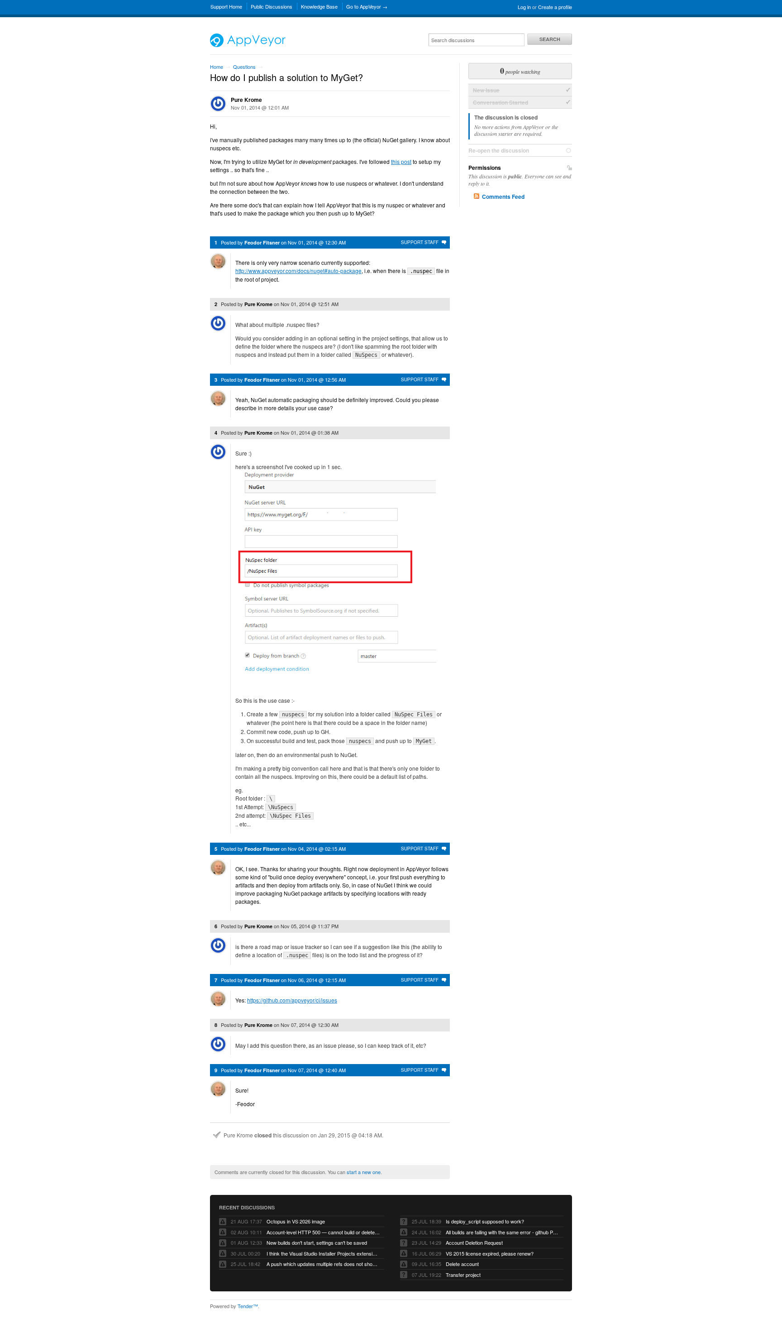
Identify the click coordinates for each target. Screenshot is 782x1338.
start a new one (364, 1171)
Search (549, 39)
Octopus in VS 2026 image (296, 1221)
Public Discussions (271, 6)
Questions (244, 66)
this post (401, 161)
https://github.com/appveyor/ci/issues (292, 1000)
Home (216, 66)
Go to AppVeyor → (366, 6)
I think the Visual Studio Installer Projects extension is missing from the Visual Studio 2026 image (323, 1253)
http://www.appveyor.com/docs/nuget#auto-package (298, 270)
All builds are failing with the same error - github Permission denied (502, 1232)
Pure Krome (246, 100)
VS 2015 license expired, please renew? (490, 1253)
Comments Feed (503, 196)
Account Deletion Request (474, 1242)
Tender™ (248, 1305)
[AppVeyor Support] (248, 45)
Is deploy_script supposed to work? (485, 1221)
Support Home (226, 6)
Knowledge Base (319, 6)
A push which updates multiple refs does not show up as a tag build (323, 1263)
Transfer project (463, 1274)
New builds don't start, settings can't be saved (317, 1242)
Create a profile (555, 6)
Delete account (462, 1263)
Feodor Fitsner (262, 242)
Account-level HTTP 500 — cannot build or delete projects (323, 1232)
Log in (524, 6)
